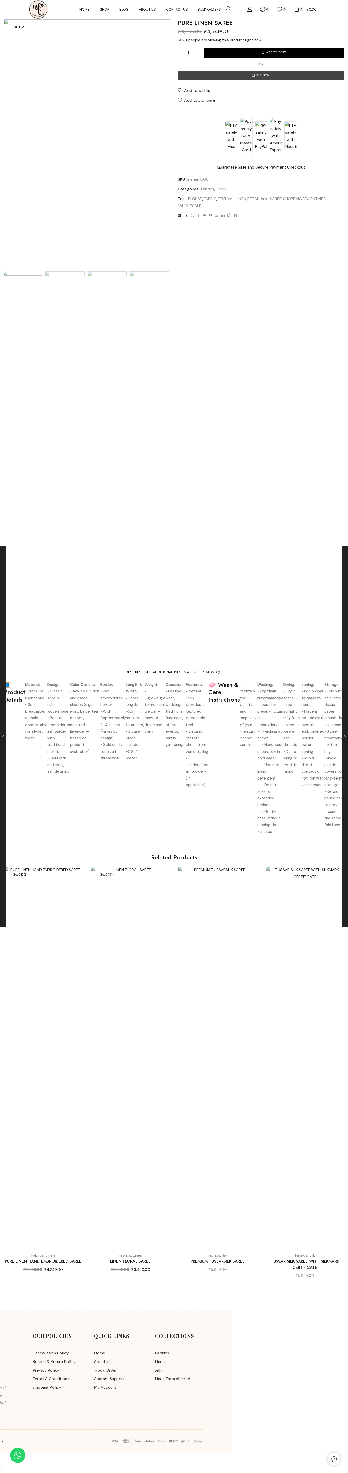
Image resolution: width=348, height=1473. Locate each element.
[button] (228, 8)
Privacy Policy (46, 1370)
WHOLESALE (190, 206)
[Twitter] (192, 215)
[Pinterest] (210, 215)
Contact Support (109, 1378)
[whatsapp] (229, 215)
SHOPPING (292, 198)
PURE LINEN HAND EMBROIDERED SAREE (43, 1261)
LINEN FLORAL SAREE (130, 1261)
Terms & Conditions (51, 1378)
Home (99, 1352)
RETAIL (253, 198)
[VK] (205, 215)
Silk (224, 1255)
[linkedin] (223, 215)
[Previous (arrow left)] (0, 1470)
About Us (103, 1361)
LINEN (241, 198)
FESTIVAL (226, 198)
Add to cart (276, 52)
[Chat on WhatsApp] (17, 1455)
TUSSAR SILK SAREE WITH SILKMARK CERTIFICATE (305, 1264)
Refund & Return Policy (54, 1361)
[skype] (234, 215)
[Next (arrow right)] (2, 1470)
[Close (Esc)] (0, 1464)
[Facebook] (198, 215)
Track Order (105, 1370)
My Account (105, 1387)
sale (265, 198)
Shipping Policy (47, 1387)
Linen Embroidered (172, 1378)
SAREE (276, 198)
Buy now (263, 75)
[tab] (136, 672)
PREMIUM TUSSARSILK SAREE (218, 1261)
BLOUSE (195, 198)
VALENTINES (314, 198)
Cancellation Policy (51, 1352)
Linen (221, 189)
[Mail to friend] (216, 215)
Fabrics (207, 189)
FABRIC (210, 198)
